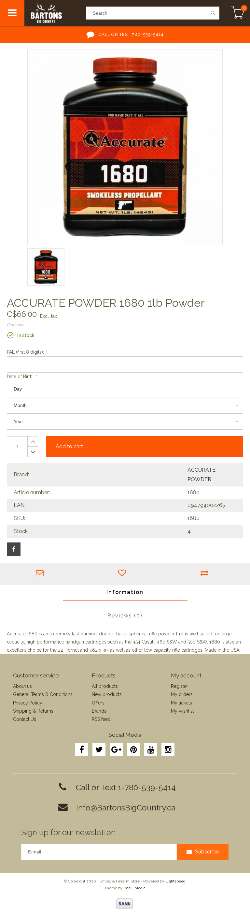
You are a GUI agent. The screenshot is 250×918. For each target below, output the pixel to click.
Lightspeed (175, 881)
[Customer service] (41, 573)
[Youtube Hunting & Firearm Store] (150, 749)
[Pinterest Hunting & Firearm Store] (133, 749)
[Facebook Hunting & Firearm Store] (81, 749)
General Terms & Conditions (43, 694)
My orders (182, 694)
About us (22, 686)
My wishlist (182, 711)
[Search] (213, 13)
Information (125, 592)
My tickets (181, 702)
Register (179, 686)
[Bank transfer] (124, 903)
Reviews (125, 616)
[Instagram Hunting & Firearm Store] (167, 749)
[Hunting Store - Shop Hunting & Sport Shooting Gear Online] (55, 13)
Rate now (15, 324)
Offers (98, 702)
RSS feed (101, 719)
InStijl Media (135, 888)
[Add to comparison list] (206, 573)
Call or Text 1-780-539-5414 (126, 787)
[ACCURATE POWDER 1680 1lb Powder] (125, 147)
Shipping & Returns (33, 711)
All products (105, 686)
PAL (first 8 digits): (27, 352)
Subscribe (207, 852)
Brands (99, 711)
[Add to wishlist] (124, 573)
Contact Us (24, 719)
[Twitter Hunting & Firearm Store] (98, 749)
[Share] (14, 549)
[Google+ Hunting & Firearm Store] (116, 749)
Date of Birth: (21, 376)
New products (107, 694)
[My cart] (237, 13)
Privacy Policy (27, 702)
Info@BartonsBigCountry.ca (125, 807)
